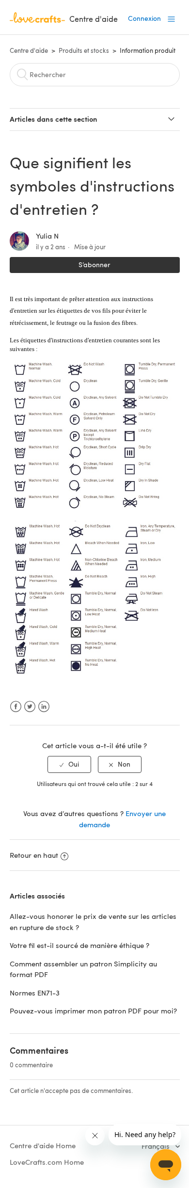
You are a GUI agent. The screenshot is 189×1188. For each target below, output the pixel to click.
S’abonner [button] (94, 264)
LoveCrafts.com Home (47, 1162)
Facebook (16, 707)
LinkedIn (44, 707)
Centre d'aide (29, 50)
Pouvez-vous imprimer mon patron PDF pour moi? (93, 1010)
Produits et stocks (84, 50)
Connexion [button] (144, 18)
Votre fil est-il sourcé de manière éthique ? (79, 945)
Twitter (30, 707)
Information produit (147, 50)
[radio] (69, 764)
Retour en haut (34, 855)
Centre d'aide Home (43, 1145)
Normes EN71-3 (35, 992)
